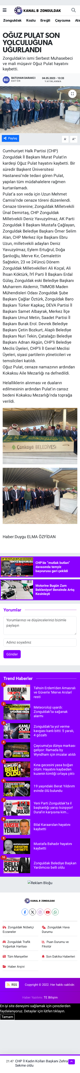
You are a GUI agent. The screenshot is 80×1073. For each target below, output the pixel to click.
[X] (32, 912)
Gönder (12, 654)
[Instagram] (40, 912)
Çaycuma (62, 20)
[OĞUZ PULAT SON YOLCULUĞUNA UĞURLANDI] (40, 109)
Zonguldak (12, 20)
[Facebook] (25, 912)
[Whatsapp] (55, 912)
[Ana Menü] (5, 10)
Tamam (7, 1017)
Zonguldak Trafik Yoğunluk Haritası (17, 944)
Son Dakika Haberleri (60, 956)
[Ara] (73, 10)
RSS (14, 985)
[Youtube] (47, 912)
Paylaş (12, 138)
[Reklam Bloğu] (40, 883)
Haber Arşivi (16, 966)
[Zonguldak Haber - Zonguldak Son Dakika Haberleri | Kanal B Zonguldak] (38, 10)
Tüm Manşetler (17, 956)
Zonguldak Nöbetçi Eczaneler (18, 929)
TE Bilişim (51, 997)
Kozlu (30, 20)
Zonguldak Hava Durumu (56, 929)
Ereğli (45, 20)
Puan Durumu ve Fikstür (55, 944)
